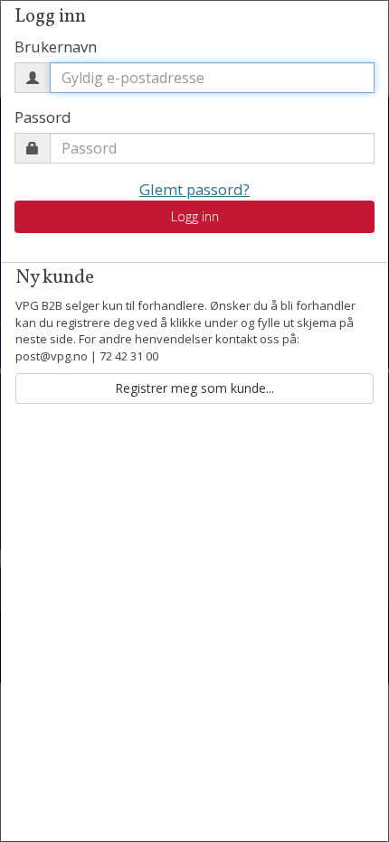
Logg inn (195, 216)
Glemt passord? (194, 189)
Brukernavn (55, 46)
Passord (42, 117)
